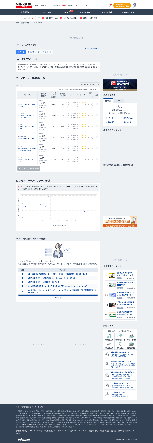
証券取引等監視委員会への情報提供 (32, 424)
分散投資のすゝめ (51, 18)
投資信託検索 (25, 23)
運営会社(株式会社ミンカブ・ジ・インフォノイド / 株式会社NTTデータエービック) (41, 431)
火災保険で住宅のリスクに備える (122, 377)
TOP (17, 23)
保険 (76, 5)
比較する (58, 298)
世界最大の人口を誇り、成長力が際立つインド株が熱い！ (125, 314)
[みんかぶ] (24, 5)
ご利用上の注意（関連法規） (108, 431)
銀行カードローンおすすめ (120, 397)
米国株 (43, 5)
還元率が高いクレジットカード (121, 386)
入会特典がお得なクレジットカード (122, 387)
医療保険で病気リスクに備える (121, 378)
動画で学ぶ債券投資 (90, 18)
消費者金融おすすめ (118, 395)
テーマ (33, 23)
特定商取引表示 (93, 431)
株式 (37, 5)
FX (49, 5)
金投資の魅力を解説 (70, 18)
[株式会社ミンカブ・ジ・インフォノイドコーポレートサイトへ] (24, 439)
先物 (70, 5)
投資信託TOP (26, 12)
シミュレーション (127, 12)
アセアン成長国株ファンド (26, 138)
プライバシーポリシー (81, 431)
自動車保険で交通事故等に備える (122, 375)
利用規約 (70, 431)
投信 (64, 5)
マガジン (83, 5)
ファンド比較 (106, 12)
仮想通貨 (56, 5)
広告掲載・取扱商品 (124, 431)
